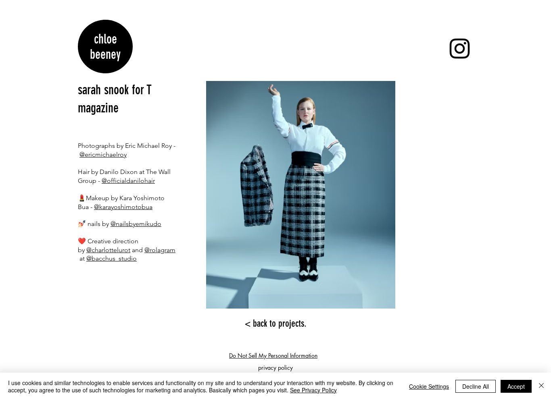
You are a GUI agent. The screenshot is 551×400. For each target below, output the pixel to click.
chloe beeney (105, 46)
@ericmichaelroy (103, 154)
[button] (300, 195)
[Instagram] (459, 48)
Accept (516, 386)
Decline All (475, 386)
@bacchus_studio (111, 258)
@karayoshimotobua (123, 207)
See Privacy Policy (313, 390)
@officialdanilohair (128, 180)
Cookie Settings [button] (429, 386)
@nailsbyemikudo (136, 224)
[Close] (541, 386)
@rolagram (159, 250)
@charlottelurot (108, 250)
